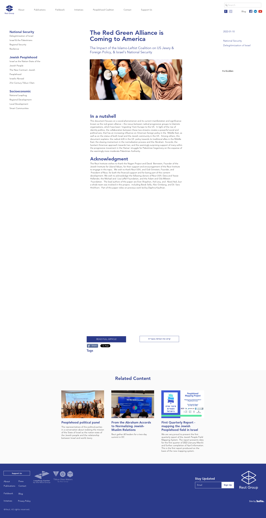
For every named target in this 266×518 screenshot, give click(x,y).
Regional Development (21, 99)
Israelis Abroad (17, 78)
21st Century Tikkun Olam (22, 82)
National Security (22, 32)
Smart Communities (19, 108)
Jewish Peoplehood (23, 57)
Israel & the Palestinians (21, 40)
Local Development (19, 104)
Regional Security (18, 44)
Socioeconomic (20, 91)
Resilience (14, 48)
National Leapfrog (18, 95)
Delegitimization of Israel (21, 35)
